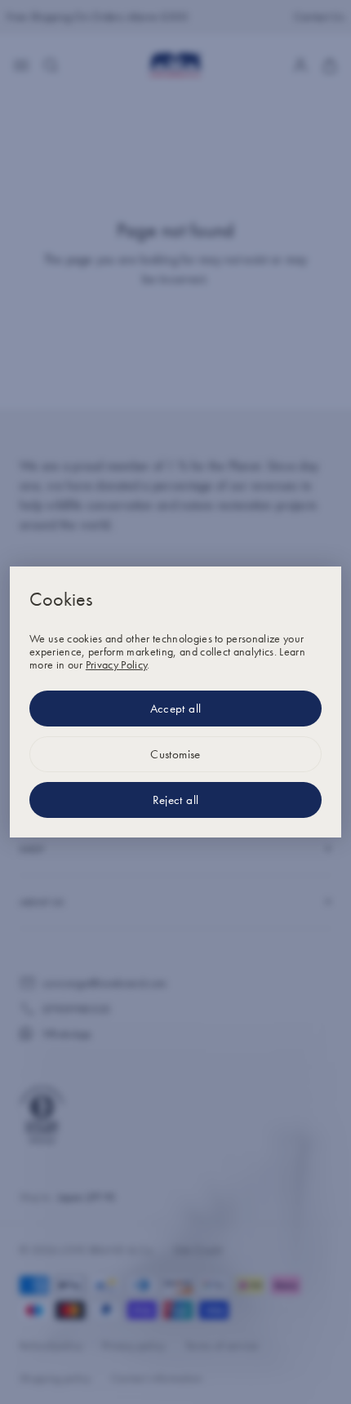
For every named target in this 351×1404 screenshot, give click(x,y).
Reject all (176, 800)
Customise (175, 754)
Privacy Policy (116, 664)
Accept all (176, 708)
